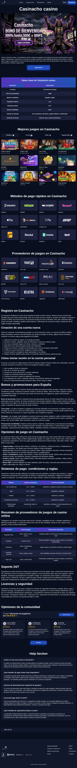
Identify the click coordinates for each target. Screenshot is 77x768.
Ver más (38, 642)
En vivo (28, 135)
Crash (47, 135)
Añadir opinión (66, 614)
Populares (9, 135)
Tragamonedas (65, 135)
